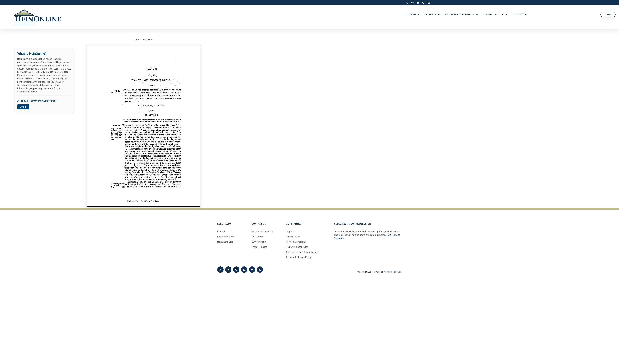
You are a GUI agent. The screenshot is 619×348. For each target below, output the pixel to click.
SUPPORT (488, 14)
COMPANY (410, 14)
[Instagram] (423, 2)
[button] (608, 14)
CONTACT (518, 14)
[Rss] (260, 269)
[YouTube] (412, 2)
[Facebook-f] (228, 269)
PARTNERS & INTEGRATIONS (460, 14)
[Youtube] (252, 269)
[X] (406, 2)
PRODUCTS (430, 14)
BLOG (505, 14)
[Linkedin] (244, 269)
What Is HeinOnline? (32, 54)
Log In (23, 107)
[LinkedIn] (428, 2)
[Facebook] (417, 2)
